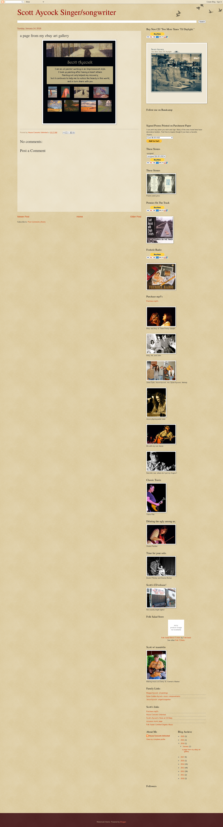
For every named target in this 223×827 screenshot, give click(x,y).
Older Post (135, 216)
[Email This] (64, 132)
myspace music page (154, 721)
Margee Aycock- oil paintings (157, 693)
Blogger (123, 822)
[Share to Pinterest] (73, 132)
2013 (183, 768)
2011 (183, 775)
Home (80, 216)
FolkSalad (187, 638)
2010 (183, 778)
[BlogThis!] (66, 132)
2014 (183, 764)
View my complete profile (155, 739)
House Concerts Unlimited (156, 715)
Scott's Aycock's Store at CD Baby (159, 718)
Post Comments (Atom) (36, 222)
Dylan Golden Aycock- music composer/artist (163, 696)
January (186, 746)
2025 (183, 736)
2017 (183, 757)
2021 (183, 740)
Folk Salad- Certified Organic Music (159, 725)
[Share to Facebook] (71, 132)
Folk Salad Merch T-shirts (171, 638)
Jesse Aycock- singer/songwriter (158, 700)
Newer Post (23, 216)
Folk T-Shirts (180, 640)
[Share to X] (68, 132)
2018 (183, 743)
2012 (183, 771)
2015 (183, 761)
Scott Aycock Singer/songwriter (66, 12)
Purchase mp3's (152, 301)
